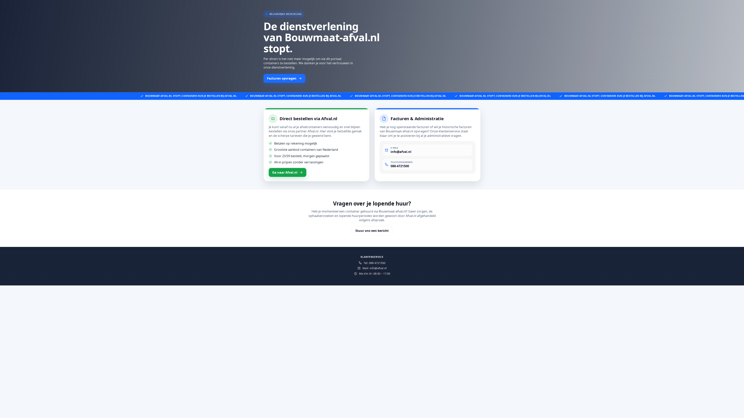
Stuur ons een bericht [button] (372, 231)
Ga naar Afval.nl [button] (284, 172)
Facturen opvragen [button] (281, 78)
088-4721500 (400, 166)
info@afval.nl (401, 152)
